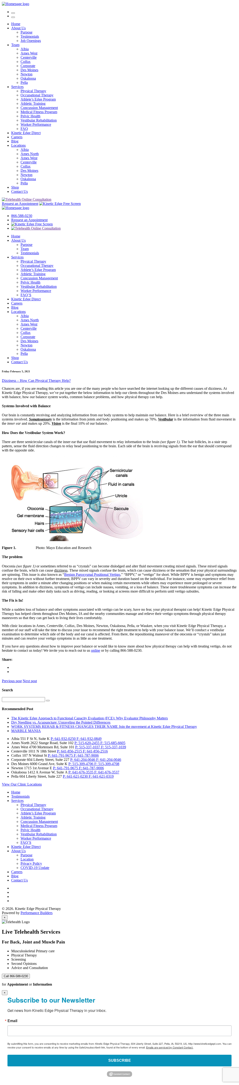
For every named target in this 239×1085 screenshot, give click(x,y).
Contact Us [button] (19, 191)
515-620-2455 (87, 743)
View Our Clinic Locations (22, 784)
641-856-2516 (95, 751)
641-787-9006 (86, 755)
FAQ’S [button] (26, 295)
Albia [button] (25, 49)
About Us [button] (18, 28)
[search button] (48, 700)
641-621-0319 (101, 776)
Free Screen (71, 204)
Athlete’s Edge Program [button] (38, 99)
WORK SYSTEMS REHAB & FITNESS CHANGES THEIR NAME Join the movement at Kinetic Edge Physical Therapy (104, 727)
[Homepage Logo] (15, 4)
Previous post (12, 681)
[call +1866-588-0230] (13, 12)
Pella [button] (24, 83)
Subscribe (119, 1060)
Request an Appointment (20, 204)
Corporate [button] (28, 66)
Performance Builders (37, 913)
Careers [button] (16, 137)
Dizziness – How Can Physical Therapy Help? (36, 381)
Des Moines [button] (29, 70)
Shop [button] (15, 187)
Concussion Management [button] (39, 108)
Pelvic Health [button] (30, 116)
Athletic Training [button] (33, 103)
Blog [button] (14, 141)
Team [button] (15, 45)
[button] (13, 17)
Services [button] (17, 87)
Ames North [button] (30, 154)
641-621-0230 (76, 776)
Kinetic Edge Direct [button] (26, 133)
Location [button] (27, 859)
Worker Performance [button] (36, 124)
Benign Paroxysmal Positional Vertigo (92, 574)
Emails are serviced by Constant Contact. (169, 1047)
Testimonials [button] (30, 36)
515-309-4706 (81, 764)
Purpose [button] (26, 32)
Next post (30, 681)
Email (12, 1021)
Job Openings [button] (31, 41)
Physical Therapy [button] (33, 91)
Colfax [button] (26, 62)
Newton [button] (26, 74)
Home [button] (15, 24)
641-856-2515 (70, 751)
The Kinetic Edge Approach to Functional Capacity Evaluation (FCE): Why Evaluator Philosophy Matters (89, 718)
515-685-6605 (112, 743)
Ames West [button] (29, 53)
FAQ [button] (24, 129)
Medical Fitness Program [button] (39, 112)
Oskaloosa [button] (28, 78)
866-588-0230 (21, 216)
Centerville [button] (29, 57)
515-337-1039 (113, 747)
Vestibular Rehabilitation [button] (39, 120)
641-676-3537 (106, 772)
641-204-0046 (83, 760)
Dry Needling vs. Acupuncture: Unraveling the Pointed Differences (60, 722)
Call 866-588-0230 (16, 976)
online (95, 650)
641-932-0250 (64, 739)
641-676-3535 (81, 772)
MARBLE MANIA (26, 731)
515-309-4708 (106, 764)
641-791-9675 (61, 755)
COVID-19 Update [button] (35, 868)
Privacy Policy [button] (31, 863)
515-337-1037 (88, 747)
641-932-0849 (89, 739)
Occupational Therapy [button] (37, 95)
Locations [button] (18, 145)
